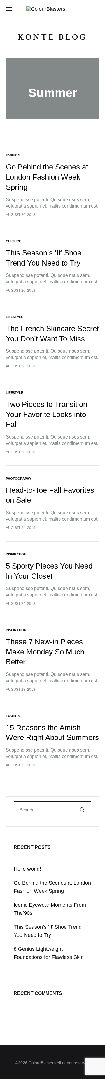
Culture (13, 241)
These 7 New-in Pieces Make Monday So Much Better (45, 651)
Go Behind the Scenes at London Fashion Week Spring (47, 177)
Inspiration (16, 554)
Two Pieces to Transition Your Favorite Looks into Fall (46, 414)
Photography (18, 478)
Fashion (13, 155)
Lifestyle (14, 317)
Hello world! (27, 869)
